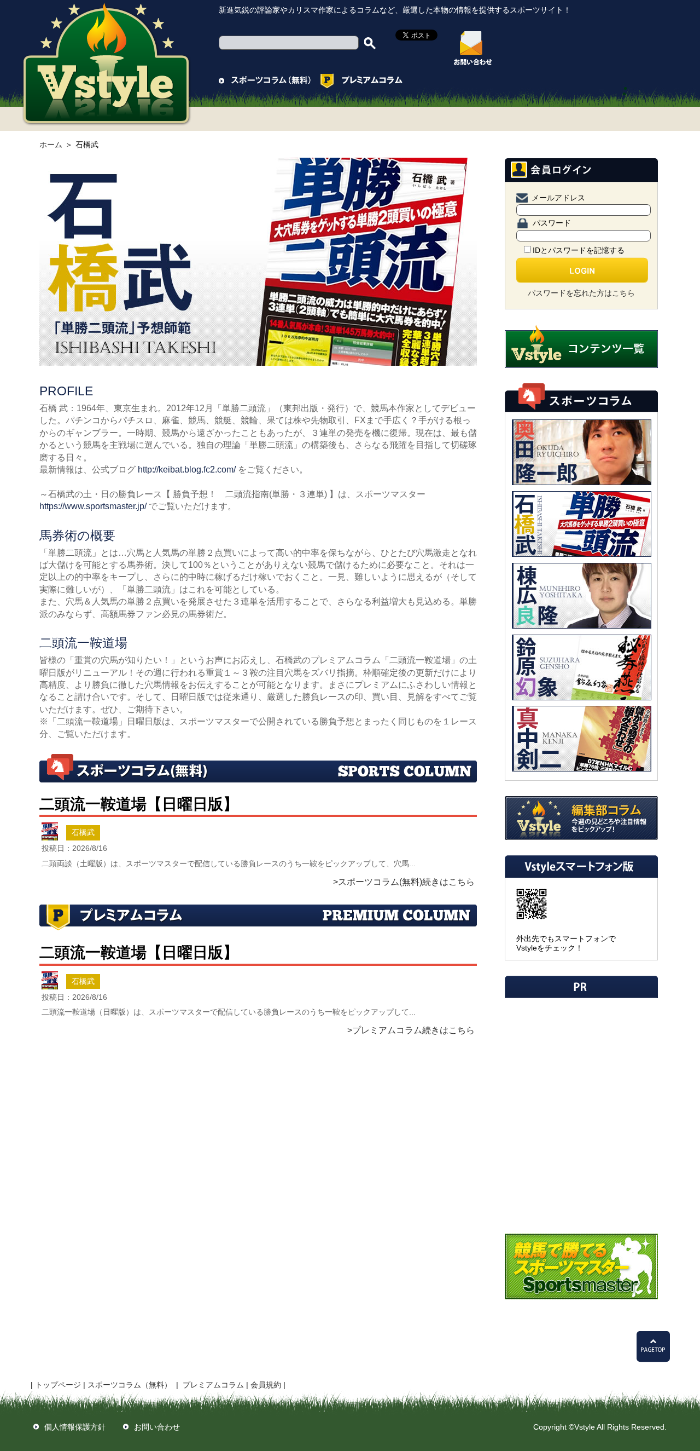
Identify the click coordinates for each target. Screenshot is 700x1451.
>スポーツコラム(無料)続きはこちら (404, 881)
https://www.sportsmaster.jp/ (93, 506)
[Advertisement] (580, 1073)
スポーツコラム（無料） (130, 1384)
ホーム (50, 144)
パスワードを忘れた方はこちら (581, 293)
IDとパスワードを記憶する (579, 250)
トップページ (58, 1384)
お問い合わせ (157, 1427)
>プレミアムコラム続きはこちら (411, 1030)
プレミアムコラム (213, 1384)
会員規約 (265, 1384)
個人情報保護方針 (75, 1427)
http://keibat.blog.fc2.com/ (187, 469)
